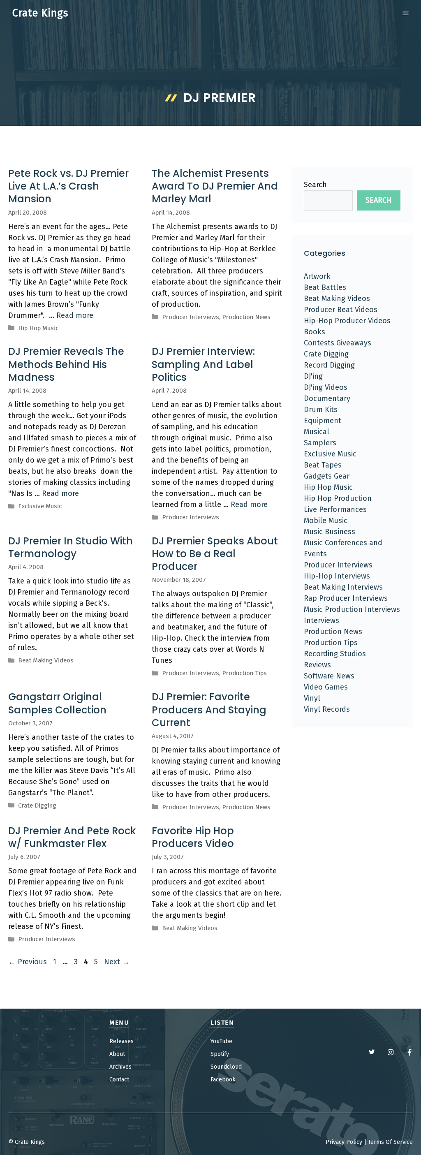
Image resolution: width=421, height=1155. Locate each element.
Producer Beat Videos (340, 309)
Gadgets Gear (326, 476)
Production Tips (244, 673)
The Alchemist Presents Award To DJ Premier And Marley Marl (215, 186)
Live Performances (335, 509)
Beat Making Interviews (343, 587)
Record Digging (329, 365)
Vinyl (312, 698)
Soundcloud (226, 1066)
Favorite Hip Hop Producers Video (193, 837)
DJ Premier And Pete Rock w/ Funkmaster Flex (72, 837)
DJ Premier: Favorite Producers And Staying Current (209, 709)
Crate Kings (40, 13)
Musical (316, 431)
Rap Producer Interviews (346, 598)
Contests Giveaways (337, 342)
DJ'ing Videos (325, 387)
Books (314, 331)
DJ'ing (313, 376)
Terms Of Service (390, 1142)
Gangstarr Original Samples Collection (57, 703)
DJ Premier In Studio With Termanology (70, 547)
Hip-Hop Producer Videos (347, 320)
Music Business (329, 531)
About (117, 1054)
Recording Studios (335, 653)
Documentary (327, 398)
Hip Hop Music (38, 328)
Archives (120, 1066)
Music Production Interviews (352, 609)
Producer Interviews (190, 317)
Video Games (326, 687)
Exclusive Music (40, 506)
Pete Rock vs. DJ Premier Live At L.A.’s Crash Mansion (68, 186)
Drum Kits (321, 409)
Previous (27, 961)
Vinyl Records (327, 709)
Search (315, 184)
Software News (329, 676)
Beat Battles (325, 287)
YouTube (221, 1041)
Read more (74, 315)
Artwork (317, 276)
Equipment (322, 420)
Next (117, 961)
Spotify (219, 1054)
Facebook (223, 1079)
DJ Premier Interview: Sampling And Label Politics (203, 364)
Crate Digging (37, 805)
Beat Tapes (323, 465)
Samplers (320, 442)
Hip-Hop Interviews (337, 576)
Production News (246, 317)
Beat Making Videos (46, 660)
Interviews (321, 620)
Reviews (317, 664)
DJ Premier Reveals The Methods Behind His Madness (66, 364)
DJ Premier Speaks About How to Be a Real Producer (215, 553)
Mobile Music (325, 520)
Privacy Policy (344, 1142)
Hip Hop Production (338, 498)
